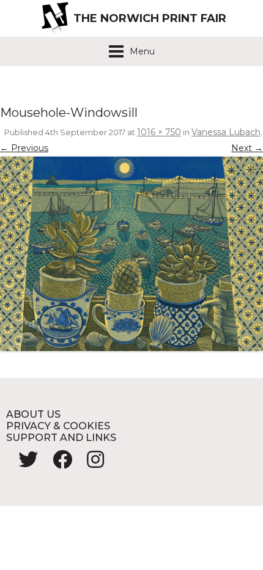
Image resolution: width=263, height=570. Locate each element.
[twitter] (23, 463)
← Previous (24, 148)
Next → (247, 148)
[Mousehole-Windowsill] (131, 253)
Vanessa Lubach (226, 132)
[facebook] (57, 463)
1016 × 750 (159, 132)
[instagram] (89, 463)
